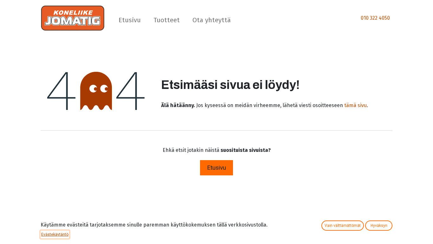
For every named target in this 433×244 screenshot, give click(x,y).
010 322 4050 (375, 18)
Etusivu (216, 167)
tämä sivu (355, 105)
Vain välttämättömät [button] (343, 225)
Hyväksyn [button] (379, 225)
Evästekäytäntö (54, 234)
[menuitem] (130, 21)
